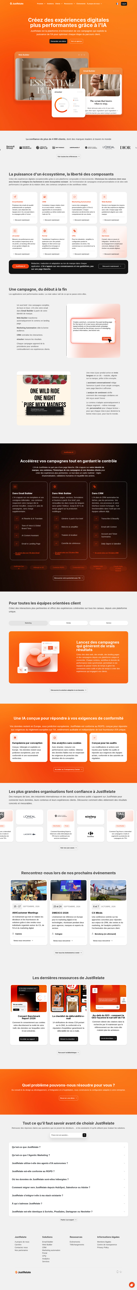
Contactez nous (21, 1247)
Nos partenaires (21, 1250)
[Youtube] (117, 1272)
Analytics (46, 1259)
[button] (117, 4)
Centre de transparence (107, 1245)
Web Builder (47, 1245)
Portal (44, 1253)
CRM (44, 1247)
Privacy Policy (103, 1247)
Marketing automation (51, 1250)
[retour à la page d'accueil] (16, 3)
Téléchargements (77, 1245)
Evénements (75, 1242)
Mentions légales (104, 1242)
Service (108, 623)
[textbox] (67, 1135)
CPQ (44, 1256)
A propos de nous (22, 1242)
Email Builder (47, 1242)
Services (45, 1261)
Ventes (68, 623)
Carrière (18, 1245)
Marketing (28, 623)
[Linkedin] (121, 1272)
